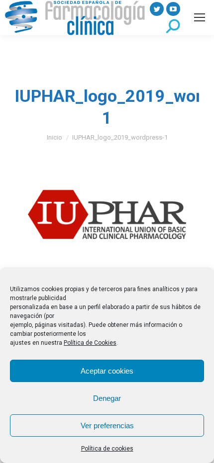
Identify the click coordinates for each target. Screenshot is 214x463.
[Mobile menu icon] (199, 17)
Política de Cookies (90, 342)
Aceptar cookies (107, 371)
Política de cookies (107, 448)
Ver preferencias (107, 425)
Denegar (107, 398)
